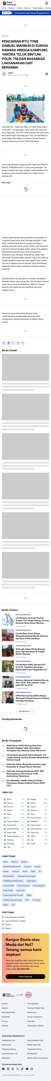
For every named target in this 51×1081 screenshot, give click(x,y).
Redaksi (5, 1008)
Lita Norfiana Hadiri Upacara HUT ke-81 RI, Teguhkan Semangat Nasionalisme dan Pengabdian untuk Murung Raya (32, 667)
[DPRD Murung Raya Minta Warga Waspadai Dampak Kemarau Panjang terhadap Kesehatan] (8, 697)
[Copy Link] (23, 343)
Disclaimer (6, 1017)
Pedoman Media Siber (36, 1008)
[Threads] (12, 1068)
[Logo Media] (8, 995)
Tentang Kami (32, 1004)
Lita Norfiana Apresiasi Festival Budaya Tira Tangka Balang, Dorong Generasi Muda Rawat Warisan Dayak (32, 620)
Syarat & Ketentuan (34, 1017)
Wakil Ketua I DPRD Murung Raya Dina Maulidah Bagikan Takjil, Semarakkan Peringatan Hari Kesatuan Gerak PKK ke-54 (26, 748)
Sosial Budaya (38, 8)
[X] (13, 343)
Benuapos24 (32, 1054)
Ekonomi (27, 8)
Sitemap (5, 1026)
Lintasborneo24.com (10, 1054)
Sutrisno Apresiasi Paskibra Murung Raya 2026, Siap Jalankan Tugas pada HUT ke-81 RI (32, 682)
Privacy (5, 1021)
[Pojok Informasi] (10, 3)
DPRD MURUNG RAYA (23, 615)
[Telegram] (18, 343)
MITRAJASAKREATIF (14, 1075)
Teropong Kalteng (9, 1049)
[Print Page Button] (46, 74)
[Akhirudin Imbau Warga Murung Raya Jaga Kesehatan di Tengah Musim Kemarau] (8, 651)
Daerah (19, 8)
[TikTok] (22, 1068)
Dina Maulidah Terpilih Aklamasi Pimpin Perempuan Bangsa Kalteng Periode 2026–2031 (26, 783)
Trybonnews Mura (34, 1049)
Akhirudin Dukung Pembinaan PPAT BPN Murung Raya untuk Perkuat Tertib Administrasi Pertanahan (25, 773)
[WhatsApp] (4, 343)
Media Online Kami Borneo (37, 1058)
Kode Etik (31, 1021)
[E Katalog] (19, 994)
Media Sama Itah (34, 1045)
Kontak (4, 1004)
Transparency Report (35, 1026)
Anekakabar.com (8, 1040)
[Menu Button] (46, 3)
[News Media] (28, 994)
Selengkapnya (24, 711)
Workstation (32, 1012)
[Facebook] (8, 343)
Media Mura (6, 1045)
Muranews (6, 1058)
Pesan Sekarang (25, 976)
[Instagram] (8, 1068)
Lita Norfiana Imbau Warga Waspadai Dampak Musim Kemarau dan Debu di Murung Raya (32, 636)
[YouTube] (27, 1068)
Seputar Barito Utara (35, 1040)
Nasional (11, 8)
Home (4, 8)
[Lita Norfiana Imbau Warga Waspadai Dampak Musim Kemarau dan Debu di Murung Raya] (8, 635)
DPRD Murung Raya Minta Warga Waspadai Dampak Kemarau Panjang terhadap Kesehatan (32, 698)
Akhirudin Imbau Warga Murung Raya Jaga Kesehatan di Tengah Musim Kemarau (30, 651)
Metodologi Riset (8, 1012)
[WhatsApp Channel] (31, 1068)
